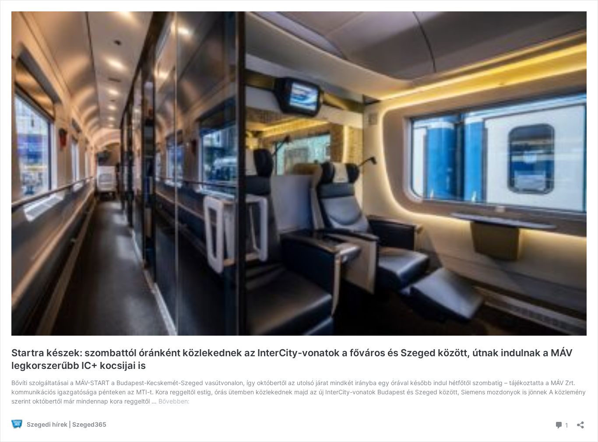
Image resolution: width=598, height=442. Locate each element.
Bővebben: (174, 401)
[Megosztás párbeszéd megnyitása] (580, 422)
